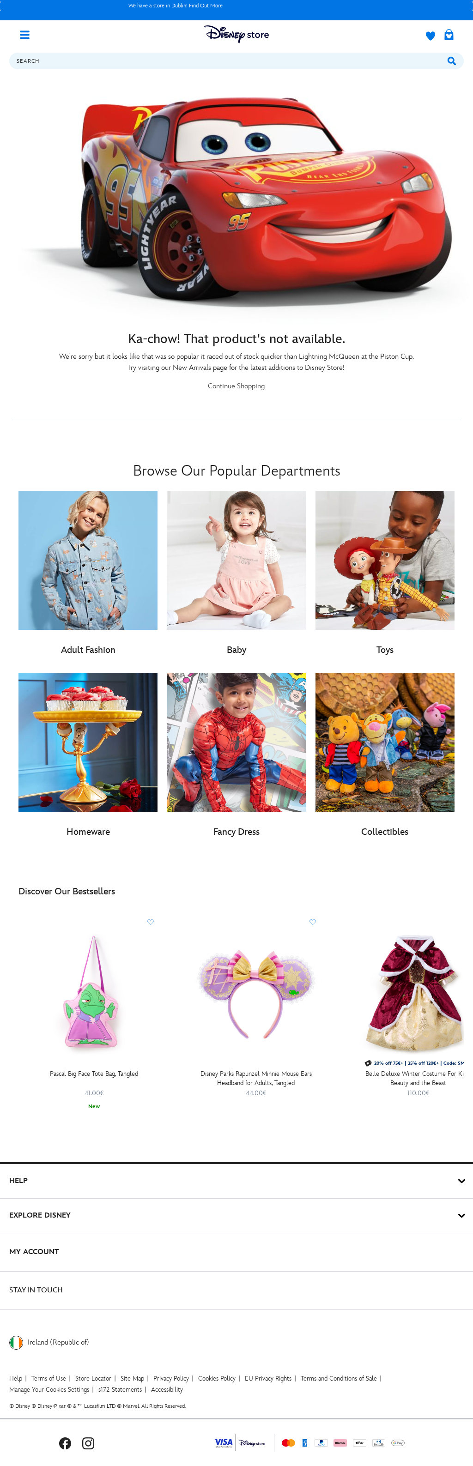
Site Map (132, 1378)
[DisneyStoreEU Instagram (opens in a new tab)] (88, 1442)
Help (15, 1378)
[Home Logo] (236, 34)
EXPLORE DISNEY (40, 1215)
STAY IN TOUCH (36, 1290)
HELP (18, 1180)
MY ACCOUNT (34, 1252)
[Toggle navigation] (28, 34)
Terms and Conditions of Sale (339, 1378)
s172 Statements (120, 1390)
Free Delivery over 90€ (176, 5)
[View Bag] (449, 35)
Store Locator (93, 1378)
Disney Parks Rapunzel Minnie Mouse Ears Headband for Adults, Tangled (256, 1078)
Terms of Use (48, 1378)
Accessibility (167, 1390)
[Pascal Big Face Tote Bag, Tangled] (94, 993)
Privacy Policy (171, 1378)
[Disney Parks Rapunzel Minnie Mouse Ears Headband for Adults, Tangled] (256, 993)
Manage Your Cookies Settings (49, 1390)
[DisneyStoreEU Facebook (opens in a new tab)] (65, 1442)
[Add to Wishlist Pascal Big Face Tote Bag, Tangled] (150, 922)
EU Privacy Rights (268, 1378)
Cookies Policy (217, 1378)
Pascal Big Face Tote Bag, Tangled (94, 1074)
